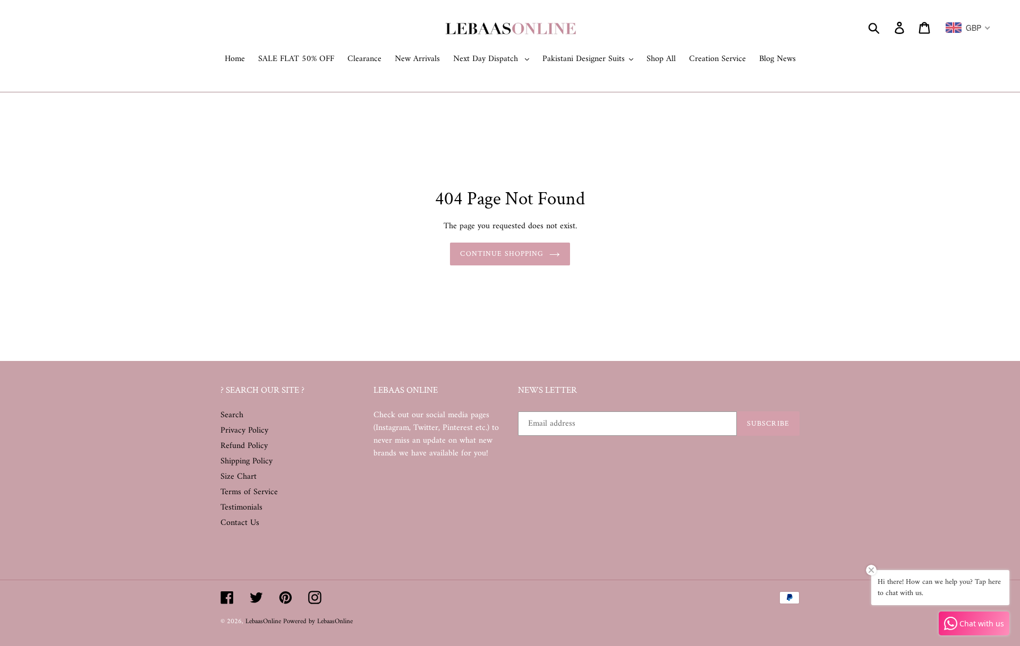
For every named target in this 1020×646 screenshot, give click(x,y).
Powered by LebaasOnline (318, 621)
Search (231, 415)
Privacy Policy (244, 430)
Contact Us (239, 522)
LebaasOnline (264, 621)
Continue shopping (501, 254)
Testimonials (241, 507)
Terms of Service (249, 492)
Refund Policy (244, 445)
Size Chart (238, 476)
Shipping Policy (246, 461)
